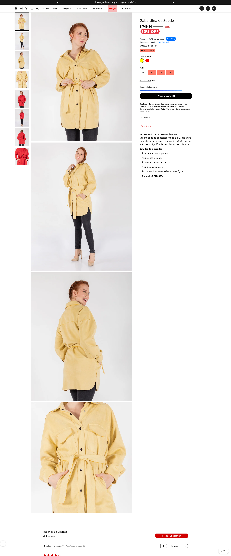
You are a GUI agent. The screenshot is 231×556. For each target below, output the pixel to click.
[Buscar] (201, 8)
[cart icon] (214, 8)
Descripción (146, 126)
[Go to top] (3, 543)
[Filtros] (163, 546)
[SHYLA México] (27, 8)
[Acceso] (208, 8)
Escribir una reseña (171, 535)
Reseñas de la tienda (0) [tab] (75, 546)
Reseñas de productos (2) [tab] (54, 546)
